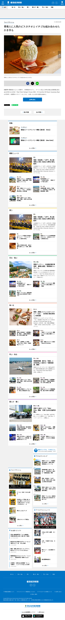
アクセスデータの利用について (45, 591)
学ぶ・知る (45, 7)
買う (28, 7)
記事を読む (32, 99)
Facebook (53, 3)
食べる (13, 7)
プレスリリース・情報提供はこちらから (26, 591)
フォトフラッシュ (9, 22)
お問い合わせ (58, 591)
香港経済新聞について (9, 591)
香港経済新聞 (14, 2)
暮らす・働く (35, 7)
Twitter (56, 3)
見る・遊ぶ (21, 7)
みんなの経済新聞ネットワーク (32, 606)
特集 (52, 7)
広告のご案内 (34, 594)
